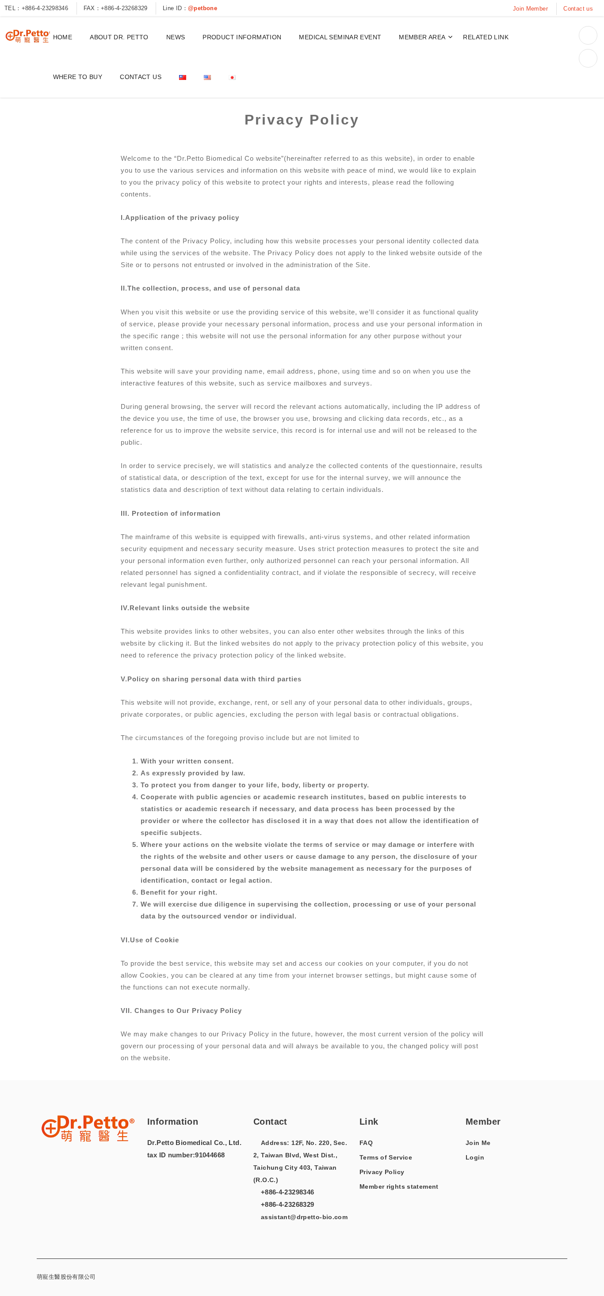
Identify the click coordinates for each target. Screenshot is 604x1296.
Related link (485, 37)
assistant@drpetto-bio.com (303, 1216)
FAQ (366, 1142)
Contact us (578, 8)
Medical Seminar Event (340, 37)
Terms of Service (385, 1157)
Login (475, 1157)
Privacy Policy (381, 1171)
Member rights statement (399, 1186)
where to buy (78, 76)
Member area (422, 37)
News (175, 37)
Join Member (530, 8)
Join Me (478, 1142)
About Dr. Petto (119, 37)
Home (63, 37)
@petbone (202, 8)
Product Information (242, 37)
